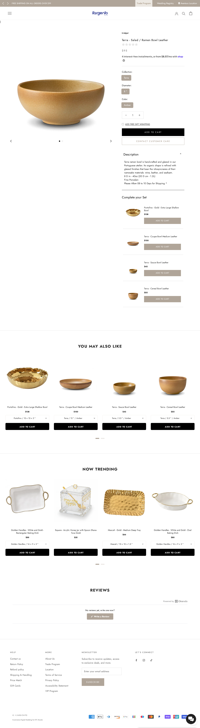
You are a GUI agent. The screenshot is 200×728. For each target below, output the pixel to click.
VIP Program (51, 691)
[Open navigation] (10, 13)
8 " (125, 91)
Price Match (16, 680)
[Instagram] (144, 660)
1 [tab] (59, 141)
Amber (127, 105)
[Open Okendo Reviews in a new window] (175, 601)
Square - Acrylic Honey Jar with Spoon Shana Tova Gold (76, 531)
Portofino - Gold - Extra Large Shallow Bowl (161, 209)
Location (49, 669)
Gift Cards (15, 685)
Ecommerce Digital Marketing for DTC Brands (27, 720)
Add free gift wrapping (137, 124)
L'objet (125, 33)
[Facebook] (136, 660)
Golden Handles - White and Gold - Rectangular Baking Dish (27, 531)
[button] (130, 44)
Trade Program (144, 3)
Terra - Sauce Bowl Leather (156, 262)
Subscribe (93, 682)
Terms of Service (53, 675)
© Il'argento (20, 715)
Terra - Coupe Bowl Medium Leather (160, 236)
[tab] (97, 438)
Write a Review (103, 617)
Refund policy (17, 669)
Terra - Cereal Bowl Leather (156, 288)
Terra (126, 78)
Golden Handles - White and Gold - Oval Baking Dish (172, 531)
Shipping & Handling (21, 675)
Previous (3, 3)
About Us (50, 658)
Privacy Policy (52, 680)
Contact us (15, 658)
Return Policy (16, 664)
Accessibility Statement (56, 685)
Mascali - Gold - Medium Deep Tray (124, 530)
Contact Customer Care (153, 141)
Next (7, 3)
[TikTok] (151, 660)
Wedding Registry (165, 3)
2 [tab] (62, 141)
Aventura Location (188, 3)
